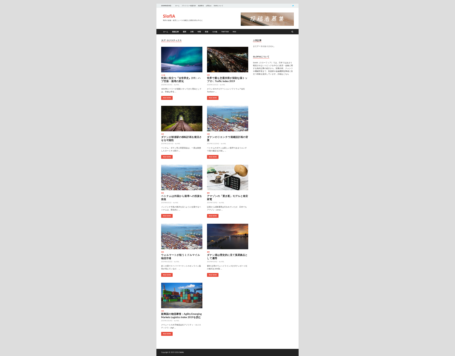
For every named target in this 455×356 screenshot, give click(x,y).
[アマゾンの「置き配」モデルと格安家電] (227, 178)
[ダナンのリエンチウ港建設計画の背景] (227, 119)
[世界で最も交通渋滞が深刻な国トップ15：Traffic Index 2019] (227, 60)
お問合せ (209, 6)
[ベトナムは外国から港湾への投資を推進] (181, 178)
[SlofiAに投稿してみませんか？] (267, 25)
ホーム (177, 6)
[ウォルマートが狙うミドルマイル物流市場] (181, 237)
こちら (286, 74)
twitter (225, 32)
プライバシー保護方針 (189, 6)
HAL (177, 85)
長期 (206, 32)
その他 (214, 32)
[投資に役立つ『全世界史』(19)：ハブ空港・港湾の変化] (181, 60)
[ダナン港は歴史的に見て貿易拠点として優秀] (227, 237)
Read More (167, 98)
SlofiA (169, 16)
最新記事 (175, 32)
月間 (191, 32)
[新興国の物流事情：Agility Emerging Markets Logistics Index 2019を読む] (181, 296)
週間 (184, 32)
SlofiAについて (218, 6)
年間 (199, 32)
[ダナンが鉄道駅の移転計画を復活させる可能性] (181, 119)
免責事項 (201, 6)
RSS (234, 32)
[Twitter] (293, 6)
